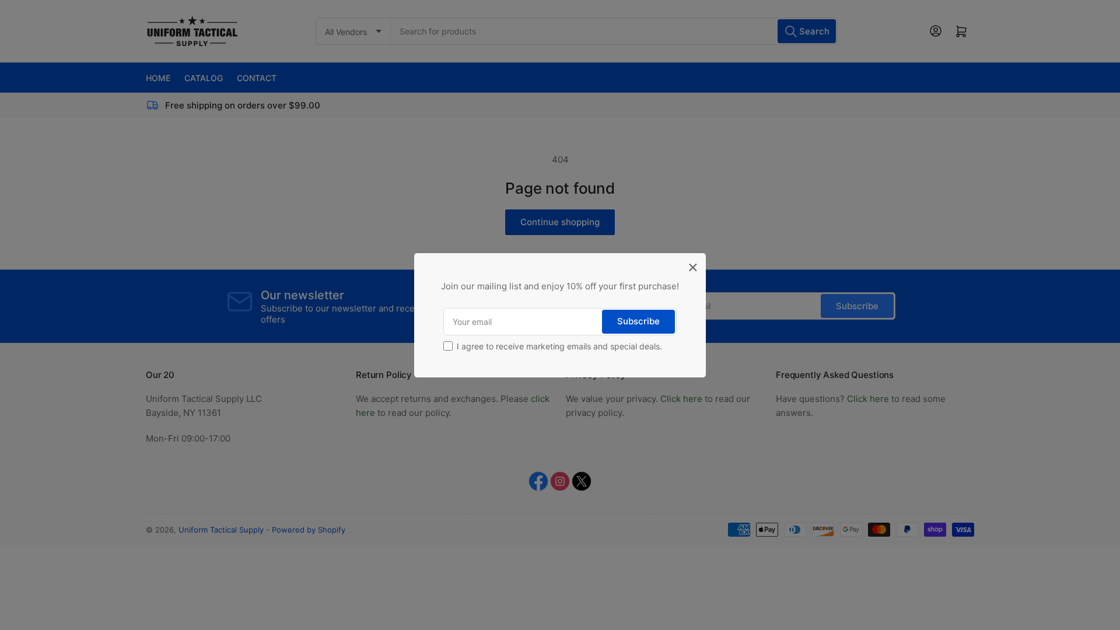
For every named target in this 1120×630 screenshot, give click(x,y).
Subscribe (638, 321)
